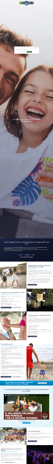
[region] (26, 50)
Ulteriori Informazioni (17, 307)
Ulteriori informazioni (32, 284)
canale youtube (26, 422)
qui (44, 329)
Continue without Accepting (36, 47)
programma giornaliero (9, 462)
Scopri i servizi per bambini (6, 376)
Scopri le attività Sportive (6, 307)
